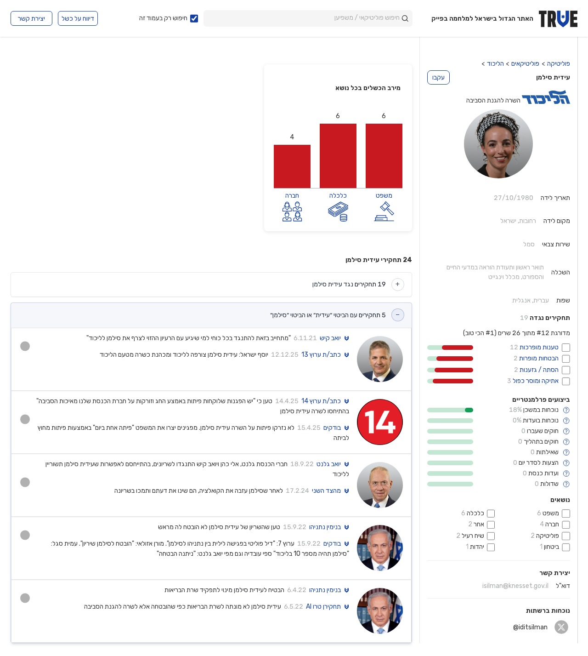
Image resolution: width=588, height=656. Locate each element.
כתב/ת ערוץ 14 (321, 401)
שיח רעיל (473, 536)
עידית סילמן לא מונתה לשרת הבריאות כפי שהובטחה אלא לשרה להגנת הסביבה (182, 606)
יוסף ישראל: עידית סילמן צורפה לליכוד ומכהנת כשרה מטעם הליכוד (184, 355)
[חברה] (292, 211)
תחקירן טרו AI (323, 607)
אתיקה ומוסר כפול (535, 381)
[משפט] (384, 211)
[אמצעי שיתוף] (25, 346)
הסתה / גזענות (538, 370)
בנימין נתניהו (325, 527)
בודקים (332, 428)
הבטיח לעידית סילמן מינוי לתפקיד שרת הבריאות (224, 590)
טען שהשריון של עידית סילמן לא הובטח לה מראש (219, 527)
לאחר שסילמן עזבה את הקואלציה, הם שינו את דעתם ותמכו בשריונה (198, 491)
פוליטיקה (547, 536)
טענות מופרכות (538, 347)
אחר (479, 524)
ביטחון (551, 547)
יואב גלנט (329, 464)
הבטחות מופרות (538, 358)
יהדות (477, 547)
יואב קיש (330, 338)
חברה (552, 524)
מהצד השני (326, 491)
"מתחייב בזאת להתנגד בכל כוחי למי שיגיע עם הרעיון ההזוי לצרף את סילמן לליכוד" (188, 338)
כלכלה (475, 513)
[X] (561, 627)
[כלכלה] (338, 211)
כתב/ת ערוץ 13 (321, 355)
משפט (551, 513)
